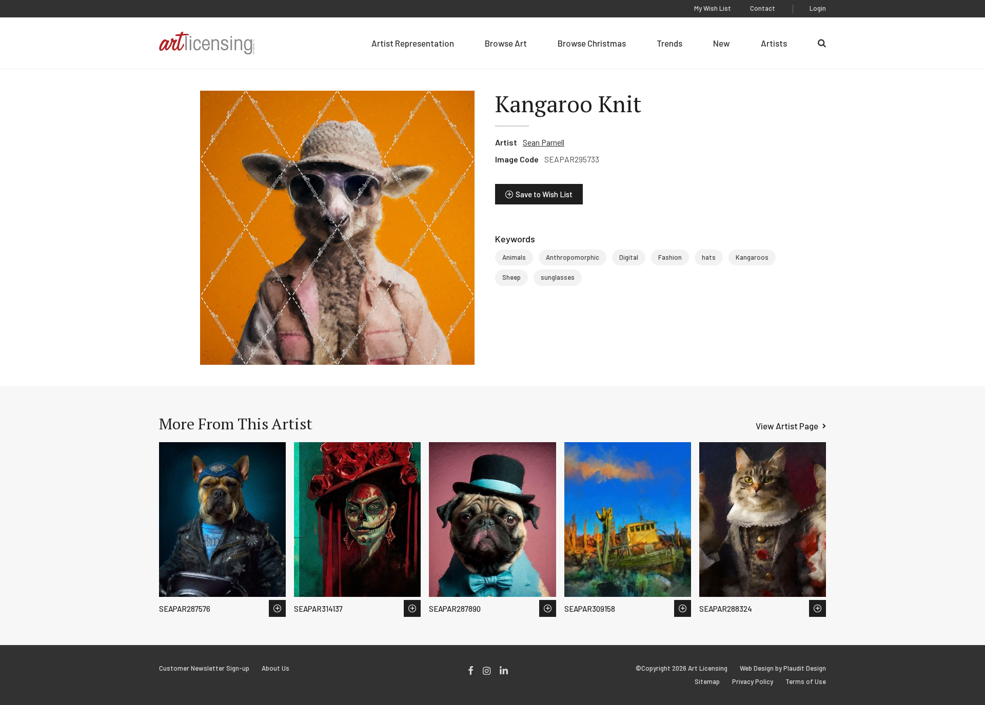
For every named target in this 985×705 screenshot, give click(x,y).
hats (709, 257)
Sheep (511, 277)
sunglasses (558, 277)
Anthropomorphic (572, 257)
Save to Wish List (544, 194)
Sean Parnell (543, 142)
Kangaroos (752, 257)
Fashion (670, 257)
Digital (628, 257)
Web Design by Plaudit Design (783, 668)
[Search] (822, 43)
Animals (514, 257)
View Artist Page (787, 426)
